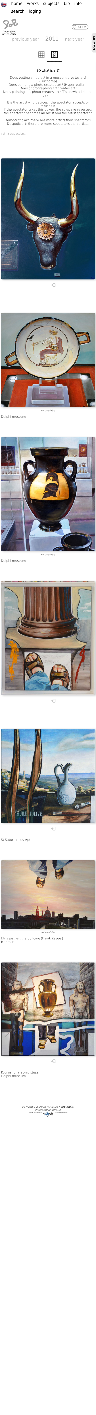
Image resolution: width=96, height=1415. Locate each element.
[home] (10, 29)
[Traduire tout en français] (6, 4)
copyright (67, 1106)
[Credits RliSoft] (47, 1112)
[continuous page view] (54, 57)
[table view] (41, 57)
